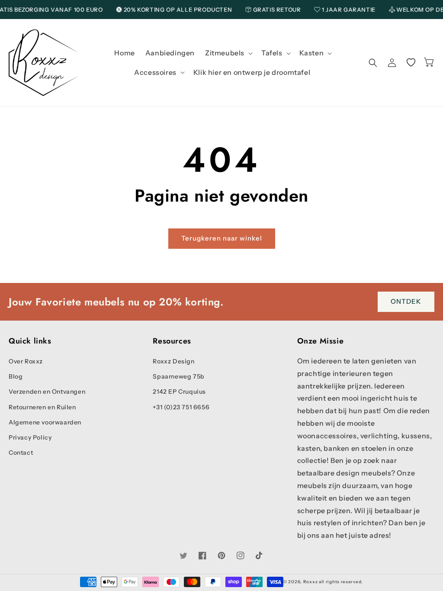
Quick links (30, 341)
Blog (15, 376)
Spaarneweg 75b (178, 376)
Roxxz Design (173, 361)
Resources (172, 341)
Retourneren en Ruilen (42, 407)
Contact (21, 452)
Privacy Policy (30, 437)
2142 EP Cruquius (179, 391)
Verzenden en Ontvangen (47, 391)
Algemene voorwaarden (45, 422)
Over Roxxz (26, 361)
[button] (228, 53)
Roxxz (310, 582)
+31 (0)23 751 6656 (181, 407)
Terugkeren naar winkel (221, 238)
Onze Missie (320, 341)
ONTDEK (406, 301)
